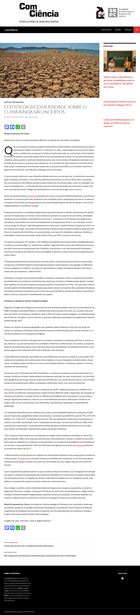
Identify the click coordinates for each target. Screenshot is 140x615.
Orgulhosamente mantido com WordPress (19, 612)
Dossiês (118, 30)
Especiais (128, 30)
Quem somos (106, 30)
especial (8, 102)
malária (23, 458)
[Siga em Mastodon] (122, 578)
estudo (32, 196)
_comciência (11, 29)
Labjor (20, 588)
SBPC (7, 595)
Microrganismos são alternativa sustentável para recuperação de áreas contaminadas (40, 554)
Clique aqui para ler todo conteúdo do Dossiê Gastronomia (29, 544)
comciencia (32, 117)
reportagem (18, 102)
